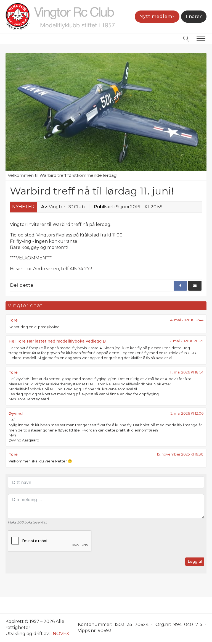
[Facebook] (180, 286)
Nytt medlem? (157, 16)
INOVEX (60, 633)
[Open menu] (200, 38)
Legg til (195, 561)
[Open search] (186, 38)
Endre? (194, 16)
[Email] (195, 286)
